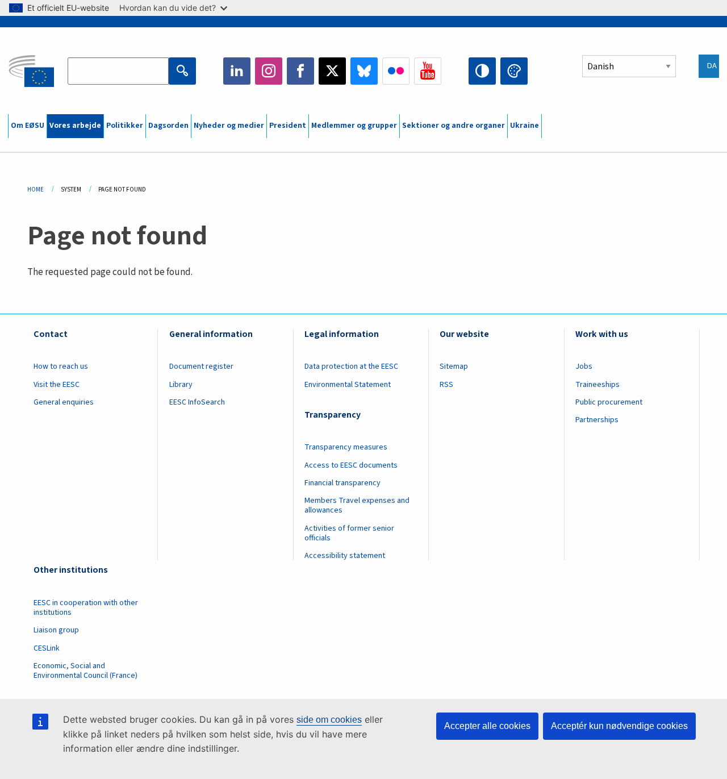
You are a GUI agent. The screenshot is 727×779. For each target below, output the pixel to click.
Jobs (583, 366)
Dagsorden (168, 125)
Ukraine (524, 125)
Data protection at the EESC (351, 366)
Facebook (300, 71)
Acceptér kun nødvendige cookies (619, 726)
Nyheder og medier (229, 125)
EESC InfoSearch (197, 402)
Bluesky (364, 71)
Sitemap (454, 366)
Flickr (396, 71)
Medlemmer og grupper (354, 125)
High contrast (482, 71)
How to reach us (61, 366)
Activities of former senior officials (349, 533)
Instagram (268, 71)
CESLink (47, 648)
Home (35, 189)
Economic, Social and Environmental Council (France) (86, 670)
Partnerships (597, 420)
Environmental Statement (347, 384)
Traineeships (597, 384)
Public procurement (608, 402)
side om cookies (329, 719)
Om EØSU (27, 125)
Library (181, 384)
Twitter (332, 71)
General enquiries (64, 402)
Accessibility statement (344, 555)
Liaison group (56, 630)
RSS (446, 384)
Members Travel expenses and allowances (357, 505)
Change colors (514, 71)
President (287, 125)
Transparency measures (345, 447)
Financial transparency (342, 483)
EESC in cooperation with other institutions (86, 607)
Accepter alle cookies (487, 726)
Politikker (124, 125)
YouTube (427, 71)
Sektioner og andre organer (453, 125)
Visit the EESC (57, 384)
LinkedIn (236, 71)
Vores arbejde (75, 125)
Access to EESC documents (351, 465)
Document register (201, 366)
